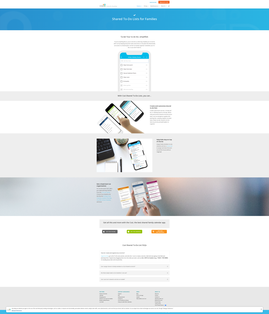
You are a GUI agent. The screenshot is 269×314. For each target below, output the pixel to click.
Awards (138, 297)
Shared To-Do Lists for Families (106, 298)
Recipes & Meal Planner (104, 300)
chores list (169, 146)
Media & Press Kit (158, 300)
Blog (137, 293)
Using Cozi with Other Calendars (125, 302)
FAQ (119, 295)
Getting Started (121, 297)
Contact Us (120, 298)
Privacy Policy (158, 302)
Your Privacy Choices (159, 305)
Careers (156, 295)
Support (119, 293)
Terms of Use (158, 303)
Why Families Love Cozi (141, 298)
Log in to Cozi (153, 2)
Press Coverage (139, 295)
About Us (157, 293)
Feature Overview (103, 293)
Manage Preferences (17, 310)
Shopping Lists (102, 297)
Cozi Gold (101, 302)
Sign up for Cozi (164, 2)
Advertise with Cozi (159, 298)
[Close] (261, 309)
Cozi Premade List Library (123, 300)
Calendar (101, 295)
